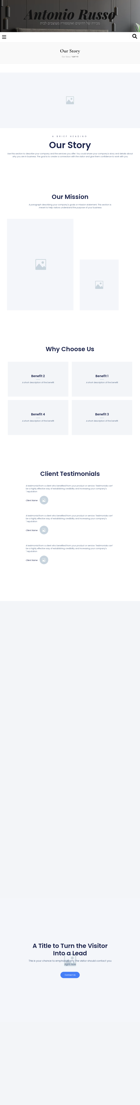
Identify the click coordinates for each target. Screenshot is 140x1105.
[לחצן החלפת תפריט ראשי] (4, 37)
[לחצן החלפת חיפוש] (134, 36)
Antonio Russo (70, 14)
